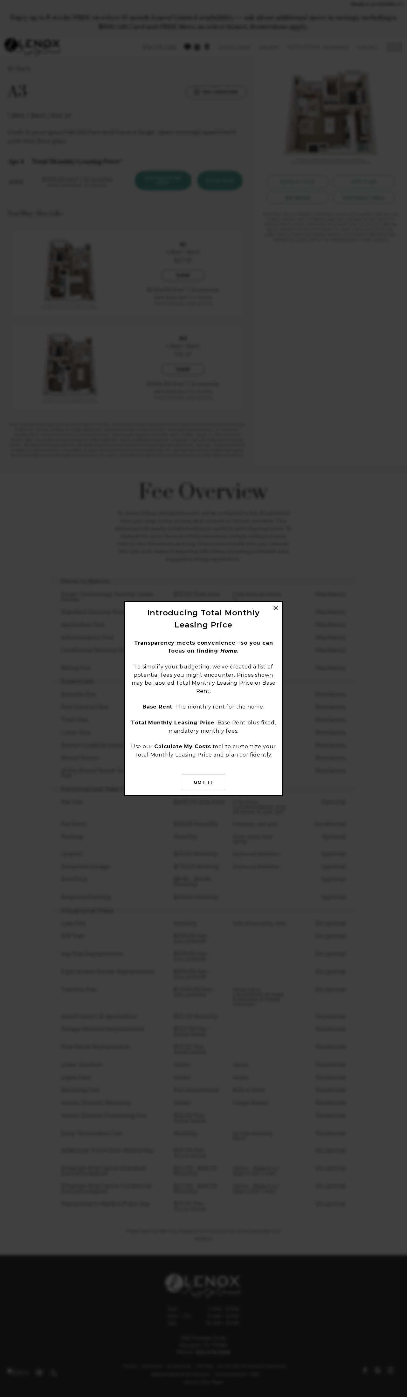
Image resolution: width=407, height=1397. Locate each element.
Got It (203, 782)
